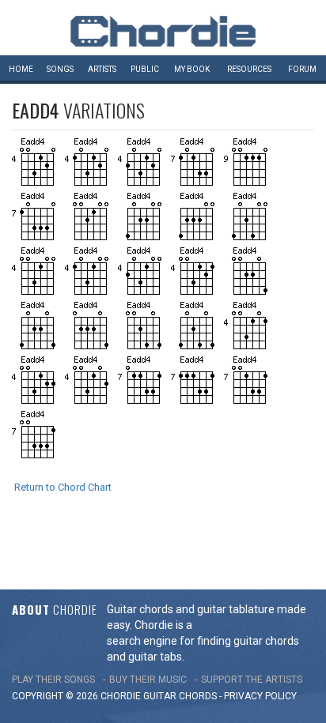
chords (198, 696)
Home (21, 69)
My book (192, 69)
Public (145, 69)
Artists (102, 69)
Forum (302, 69)
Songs (60, 69)
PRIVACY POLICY (260, 696)
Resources (249, 69)
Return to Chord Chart (63, 487)
